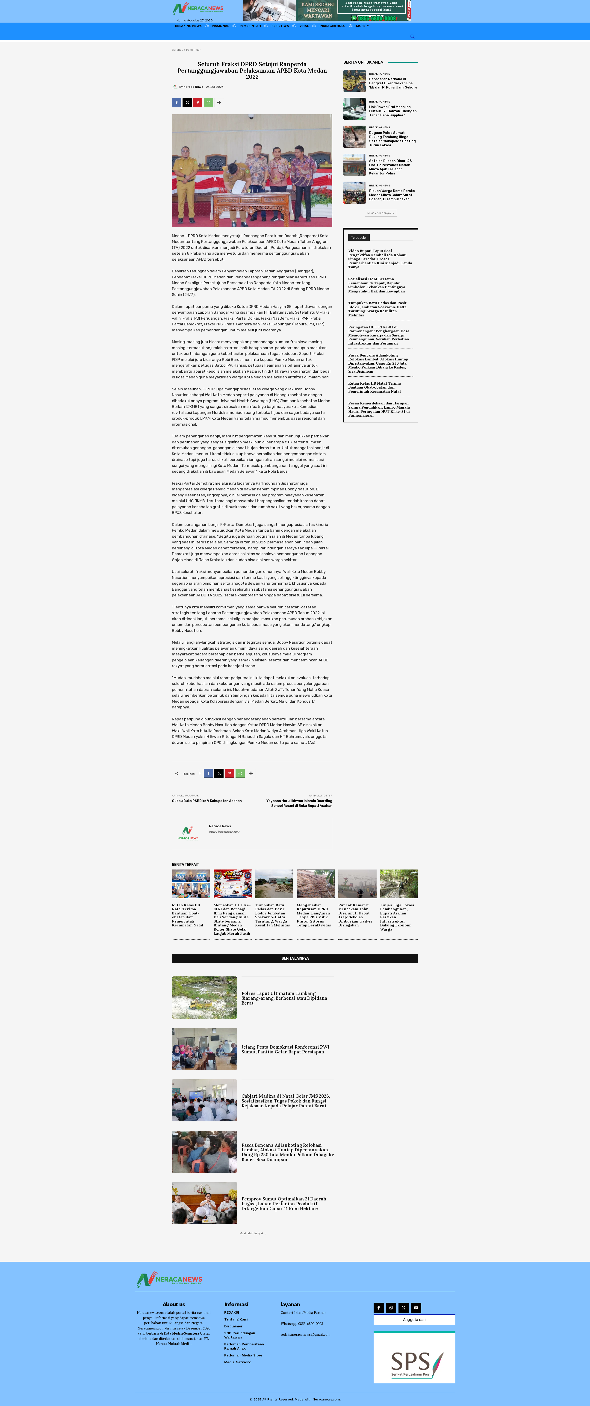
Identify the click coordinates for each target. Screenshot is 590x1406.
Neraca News (193, 86)
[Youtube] (416, 1308)
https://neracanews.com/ (224, 832)
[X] (187, 102)
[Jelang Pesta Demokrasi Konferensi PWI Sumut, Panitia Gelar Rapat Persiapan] (204, 1049)
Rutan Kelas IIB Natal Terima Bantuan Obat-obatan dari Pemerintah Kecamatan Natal (374, 387)
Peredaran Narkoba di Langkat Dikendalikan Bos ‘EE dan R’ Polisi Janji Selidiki (393, 83)
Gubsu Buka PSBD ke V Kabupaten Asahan (207, 801)
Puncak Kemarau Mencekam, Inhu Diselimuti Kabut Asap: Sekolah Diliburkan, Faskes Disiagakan (355, 915)
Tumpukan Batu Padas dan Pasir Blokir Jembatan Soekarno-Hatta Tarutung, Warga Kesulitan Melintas (377, 309)
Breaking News (379, 74)
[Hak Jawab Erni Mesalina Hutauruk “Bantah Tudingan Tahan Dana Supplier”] (354, 109)
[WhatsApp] (208, 102)
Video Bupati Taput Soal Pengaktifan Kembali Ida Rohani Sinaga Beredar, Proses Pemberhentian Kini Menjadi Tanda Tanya (380, 258)
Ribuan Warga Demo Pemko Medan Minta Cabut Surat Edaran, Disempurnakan (392, 195)
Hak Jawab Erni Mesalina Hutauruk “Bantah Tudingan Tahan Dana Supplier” (393, 111)
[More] (219, 102)
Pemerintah (193, 50)
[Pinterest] (197, 102)
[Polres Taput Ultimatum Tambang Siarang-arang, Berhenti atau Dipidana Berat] (204, 997)
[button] (412, 36)
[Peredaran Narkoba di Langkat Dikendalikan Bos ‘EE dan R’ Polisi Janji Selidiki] (354, 81)
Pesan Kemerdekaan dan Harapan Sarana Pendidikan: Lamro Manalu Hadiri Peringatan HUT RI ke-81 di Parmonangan (379, 409)
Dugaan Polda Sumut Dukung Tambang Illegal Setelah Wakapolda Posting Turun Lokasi (392, 139)
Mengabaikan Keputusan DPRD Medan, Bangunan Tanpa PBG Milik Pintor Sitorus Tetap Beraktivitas (314, 915)
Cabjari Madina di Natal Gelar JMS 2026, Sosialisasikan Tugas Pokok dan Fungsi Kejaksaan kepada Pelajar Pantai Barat (286, 1100)
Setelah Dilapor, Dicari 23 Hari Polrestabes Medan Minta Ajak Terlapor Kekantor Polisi (390, 167)
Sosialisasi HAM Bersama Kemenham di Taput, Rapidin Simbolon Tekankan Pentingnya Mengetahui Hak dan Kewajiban (376, 285)
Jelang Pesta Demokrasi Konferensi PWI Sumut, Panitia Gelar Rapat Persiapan (285, 1049)
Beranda (177, 50)
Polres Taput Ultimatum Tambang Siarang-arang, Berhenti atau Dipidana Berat (284, 998)
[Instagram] (391, 1308)
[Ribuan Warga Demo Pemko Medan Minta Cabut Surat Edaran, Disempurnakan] (354, 193)
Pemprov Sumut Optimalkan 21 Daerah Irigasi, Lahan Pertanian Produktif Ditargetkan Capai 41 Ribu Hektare (284, 1203)
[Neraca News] (175, 87)
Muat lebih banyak (379, 213)
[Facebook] (176, 102)
